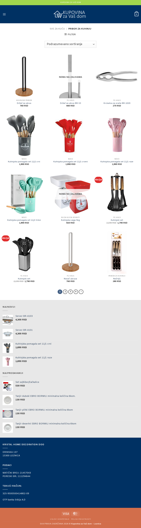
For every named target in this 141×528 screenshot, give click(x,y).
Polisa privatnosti (81, 519)
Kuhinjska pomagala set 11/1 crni (24, 162)
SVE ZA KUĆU (57, 28)
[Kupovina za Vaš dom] (70, 14)
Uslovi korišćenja (59, 519)
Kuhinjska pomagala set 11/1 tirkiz (24, 220)
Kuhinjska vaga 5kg (70, 220)
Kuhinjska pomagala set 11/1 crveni (70, 162)
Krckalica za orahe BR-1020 (117, 103)
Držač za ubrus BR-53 (70, 103)
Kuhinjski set (117, 220)
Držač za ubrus (24, 103)
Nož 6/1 (117, 279)
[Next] (81, 292)
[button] (4, 14)
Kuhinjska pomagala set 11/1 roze (116, 162)
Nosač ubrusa (70, 279)
